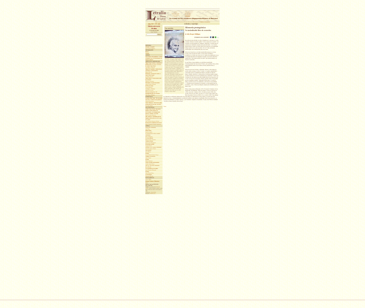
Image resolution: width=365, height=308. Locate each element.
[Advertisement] (182, 4)
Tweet (164, 106)
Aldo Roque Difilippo (193, 34)
